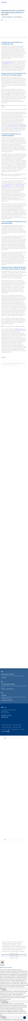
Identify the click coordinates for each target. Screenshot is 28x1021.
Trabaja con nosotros (7, 689)
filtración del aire (19, 329)
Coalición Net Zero (8, 185)
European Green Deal (6, 62)
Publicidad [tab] (2, 1016)
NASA (8, 94)
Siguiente (3, 357)
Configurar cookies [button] (14, 955)
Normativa (22, 729)
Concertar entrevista (7, 700)
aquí (25, 109)
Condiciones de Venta (6, 725)
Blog (9, 729)
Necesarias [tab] (3, 988)
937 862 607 (4, 717)
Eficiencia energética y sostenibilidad (12, 17)
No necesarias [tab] (3, 1000)
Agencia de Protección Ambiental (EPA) (17, 125)
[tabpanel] (14, 995)
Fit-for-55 (17, 67)
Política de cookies (17, 727)
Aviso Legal (3, 729)
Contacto (4, 677)
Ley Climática (6, 63)
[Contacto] (24, 1017)
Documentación (14, 729)
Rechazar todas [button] (14, 953)
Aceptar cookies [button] (14, 958)
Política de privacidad (6, 727)
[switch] (0, 989)
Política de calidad (17, 725)
